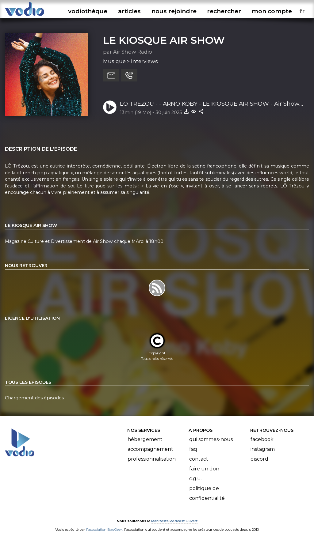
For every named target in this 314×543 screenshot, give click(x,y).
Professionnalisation (152, 459)
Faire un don (204, 469)
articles (129, 11)
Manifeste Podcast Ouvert (174, 521)
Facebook (262, 439)
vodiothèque (87, 11)
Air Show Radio (132, 52)
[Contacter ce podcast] (111, 75)
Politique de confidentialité (207, 493)
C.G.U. (195, 478)
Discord (259, 459)
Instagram (263, 449)
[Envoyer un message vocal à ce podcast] (129, 75)
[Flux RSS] (157, 296)
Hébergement (145, 439)
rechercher (224, 11)
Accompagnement (150, 449)
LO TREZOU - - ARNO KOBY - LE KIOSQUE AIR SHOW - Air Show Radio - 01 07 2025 (209, 104)
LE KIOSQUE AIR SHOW (164, 40)
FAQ (193, 449)
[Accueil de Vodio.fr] (24, 16)
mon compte (272, 11)
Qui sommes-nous (211, 439)
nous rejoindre (174, 11)
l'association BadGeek (104, 529)
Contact (198, 459)
